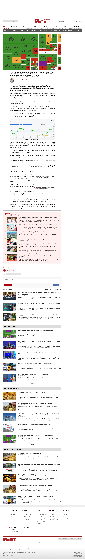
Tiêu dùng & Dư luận (67, 30)
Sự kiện (12, 516)
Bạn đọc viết (13, 533)
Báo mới (79, 538)
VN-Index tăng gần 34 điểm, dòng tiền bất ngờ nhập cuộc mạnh (36, 330)
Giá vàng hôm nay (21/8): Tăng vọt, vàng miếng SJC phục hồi (35, 403)
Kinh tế (36, 26)
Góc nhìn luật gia (27, 514)
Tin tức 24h (72, 538)
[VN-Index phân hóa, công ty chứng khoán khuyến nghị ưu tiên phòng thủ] (9, 317)
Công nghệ (77, 30)
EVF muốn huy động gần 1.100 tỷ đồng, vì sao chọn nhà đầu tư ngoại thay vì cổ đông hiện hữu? (39, 342)
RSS (60, 538)
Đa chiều (66, 26)
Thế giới (12, 519)
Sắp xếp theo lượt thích (49, 289)
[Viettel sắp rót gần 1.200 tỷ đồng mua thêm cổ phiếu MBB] (9, 428)
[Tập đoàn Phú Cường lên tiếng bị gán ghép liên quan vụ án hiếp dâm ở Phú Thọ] (9, 467)
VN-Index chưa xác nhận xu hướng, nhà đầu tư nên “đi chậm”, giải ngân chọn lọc (44, 188)
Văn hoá (52, 516)
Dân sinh (52, 512)
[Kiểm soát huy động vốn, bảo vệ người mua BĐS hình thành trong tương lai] (12, 220)
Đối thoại (12, 518)
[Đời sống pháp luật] (69, 556)
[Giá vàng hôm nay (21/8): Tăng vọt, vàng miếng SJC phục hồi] (9, 406)
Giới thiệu (65, 538)
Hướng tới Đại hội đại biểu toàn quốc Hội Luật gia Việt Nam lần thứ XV (69, 28)
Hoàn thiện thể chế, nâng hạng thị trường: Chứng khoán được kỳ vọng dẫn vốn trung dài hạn (39, 293)
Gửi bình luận (8, 285)
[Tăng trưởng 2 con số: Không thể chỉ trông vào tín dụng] (12, 234)
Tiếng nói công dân (28, 518)
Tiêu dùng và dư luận (41, 521)
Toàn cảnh (14, 26)
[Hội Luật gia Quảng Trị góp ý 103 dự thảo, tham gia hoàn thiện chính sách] (12, 241)
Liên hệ (5, 21)
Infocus (76, 26)
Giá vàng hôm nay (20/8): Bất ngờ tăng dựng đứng (32, 475)
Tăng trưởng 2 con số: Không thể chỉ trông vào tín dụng (33, 232)
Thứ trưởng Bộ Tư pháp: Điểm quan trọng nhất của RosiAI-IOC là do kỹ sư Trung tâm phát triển (38, 247)
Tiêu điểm (13, 512)
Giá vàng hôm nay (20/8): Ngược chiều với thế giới (32, 453)
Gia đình (65, 512)
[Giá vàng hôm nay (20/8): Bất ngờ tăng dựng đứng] (9, 478)
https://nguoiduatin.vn (6, 542)
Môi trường (52, 518)
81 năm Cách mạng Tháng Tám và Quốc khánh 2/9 (46, 28)
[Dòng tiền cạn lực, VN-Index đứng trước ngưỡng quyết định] (9, 378)
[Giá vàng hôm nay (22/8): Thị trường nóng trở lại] (9, 396)
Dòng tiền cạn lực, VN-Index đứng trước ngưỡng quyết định (34, 374)
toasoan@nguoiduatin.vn (8, 555)
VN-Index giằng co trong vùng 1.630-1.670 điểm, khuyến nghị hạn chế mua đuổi (44, 177)
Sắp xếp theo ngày (58, 289)
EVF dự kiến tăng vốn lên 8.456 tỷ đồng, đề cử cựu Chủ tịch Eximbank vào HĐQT (38, 352)
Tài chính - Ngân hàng (23, 30)
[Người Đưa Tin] (26, 539)
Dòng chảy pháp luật (28, 512)
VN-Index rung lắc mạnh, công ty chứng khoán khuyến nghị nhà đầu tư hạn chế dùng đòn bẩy (39, 304)
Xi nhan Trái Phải (14, 531)
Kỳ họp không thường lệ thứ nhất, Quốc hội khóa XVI (27, 28)
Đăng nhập (56, 285)
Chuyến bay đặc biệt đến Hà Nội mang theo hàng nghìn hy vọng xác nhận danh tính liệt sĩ (39, 255)
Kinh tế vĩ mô (33, 30)
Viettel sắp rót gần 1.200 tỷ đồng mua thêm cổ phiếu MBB (34, 424)
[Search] (73, 21)
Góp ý (10, 21)
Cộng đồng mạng (66, 518)
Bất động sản (13, 30)
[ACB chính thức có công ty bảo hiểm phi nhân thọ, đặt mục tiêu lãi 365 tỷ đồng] (9, 417)
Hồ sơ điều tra (27, 516)
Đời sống (55, 26)
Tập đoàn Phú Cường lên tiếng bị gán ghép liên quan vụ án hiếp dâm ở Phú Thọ (39, 464)
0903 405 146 (6, 553)
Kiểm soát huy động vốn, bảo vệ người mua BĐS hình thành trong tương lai (38, 217)
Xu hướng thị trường (55, 30)
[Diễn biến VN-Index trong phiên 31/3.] (32, 128)
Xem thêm (32, 383)
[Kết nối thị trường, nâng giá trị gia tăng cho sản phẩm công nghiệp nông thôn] (12, 227)
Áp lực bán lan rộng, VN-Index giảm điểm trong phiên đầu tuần (44, 182)
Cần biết (65, 516)
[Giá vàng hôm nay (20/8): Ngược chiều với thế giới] (9, 457)
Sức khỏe (65, 514)
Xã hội (45, 26)
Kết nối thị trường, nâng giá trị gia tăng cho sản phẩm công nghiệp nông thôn (38, 224)
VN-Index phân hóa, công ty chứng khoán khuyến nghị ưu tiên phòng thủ (38, 314)
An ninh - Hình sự (27, 519)
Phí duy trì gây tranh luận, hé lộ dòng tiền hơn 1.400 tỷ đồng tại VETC (37, 363)
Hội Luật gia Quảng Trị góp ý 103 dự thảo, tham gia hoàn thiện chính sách (37, 239)
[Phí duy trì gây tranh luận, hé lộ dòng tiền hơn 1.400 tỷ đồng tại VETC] (9, 367)
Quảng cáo (15, 21)
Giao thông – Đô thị (54, 519)
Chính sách (13, 514)
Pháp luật (25, 26)
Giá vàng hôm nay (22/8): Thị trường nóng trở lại (31, 392)
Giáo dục (52, 514)
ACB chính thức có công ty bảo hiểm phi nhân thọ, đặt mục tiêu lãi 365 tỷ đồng (38, 414)
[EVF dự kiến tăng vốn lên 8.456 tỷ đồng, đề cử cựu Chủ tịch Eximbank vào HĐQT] (9, 355)
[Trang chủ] (42, 21)
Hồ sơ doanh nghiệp (43, 30)
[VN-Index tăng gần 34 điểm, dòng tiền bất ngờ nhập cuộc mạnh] (9, 334)
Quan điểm (13, 529)
